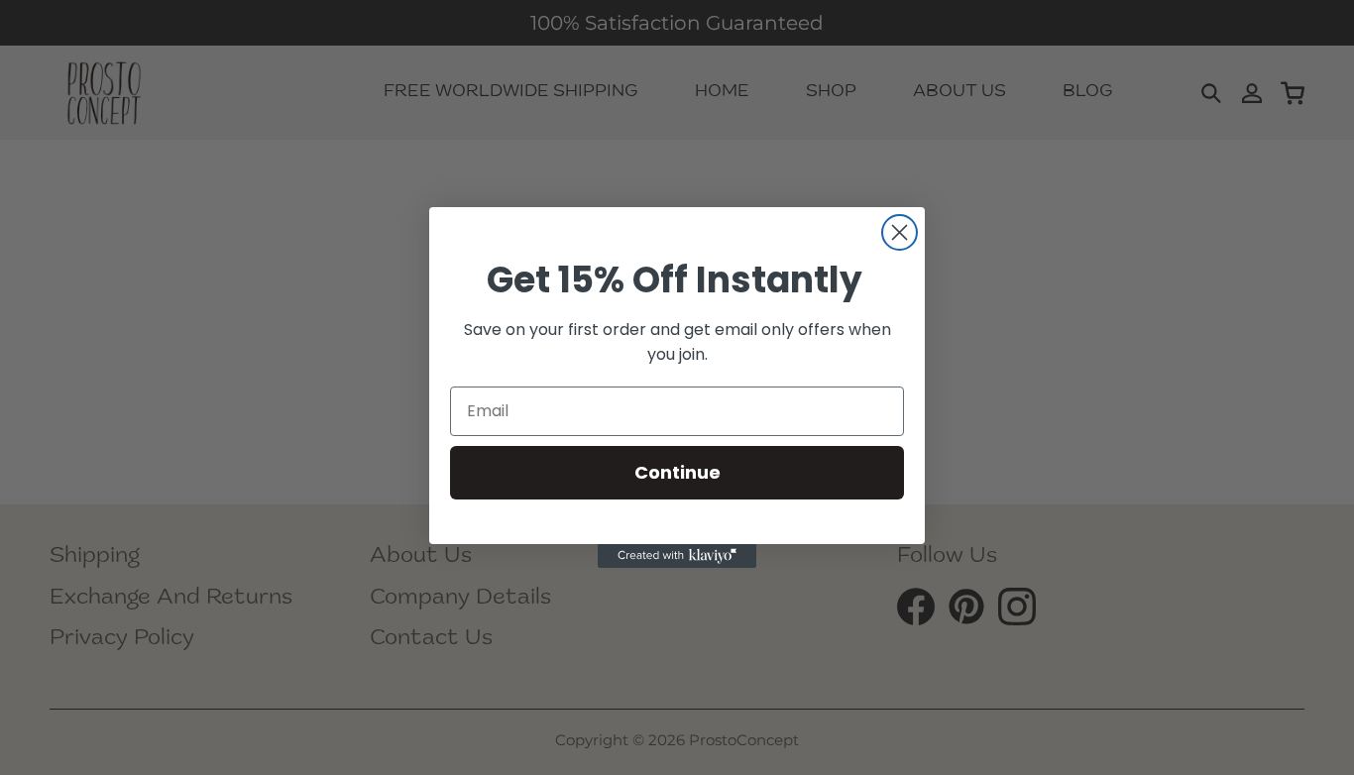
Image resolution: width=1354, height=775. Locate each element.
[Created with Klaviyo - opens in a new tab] (677, 556)
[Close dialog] (899, 232)
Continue (677, 472)
